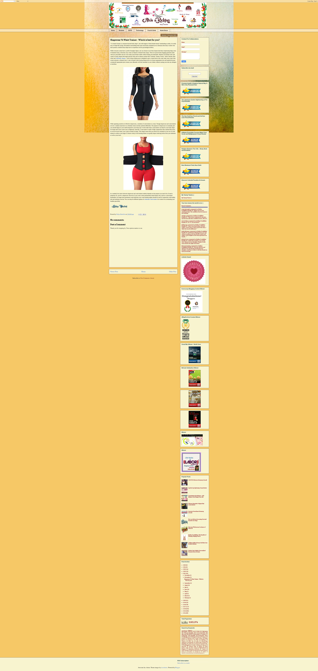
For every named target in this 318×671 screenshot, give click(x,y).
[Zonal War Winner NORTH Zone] (195, 354)
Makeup (199, 637)
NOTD (197, 639)
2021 (184, 573)
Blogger (177, 667)
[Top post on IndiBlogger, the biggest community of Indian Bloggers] (191, 143)
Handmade (190, 642)
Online (190, 643)
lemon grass (203, 650)
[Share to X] (142, 214)
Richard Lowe (185, 239)
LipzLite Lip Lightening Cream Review (197, 488)
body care (191, 641)
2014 (184, 613)
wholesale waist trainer (150, 199)
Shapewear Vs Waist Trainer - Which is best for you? (193, 579)
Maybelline (184, 643)
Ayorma (204, 645)
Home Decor (164, 30)
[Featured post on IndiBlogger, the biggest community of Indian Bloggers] (191, 94)
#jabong (183, 651)
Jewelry (183, 638)
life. (207, 643)
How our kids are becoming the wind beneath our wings (197, 520)
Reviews (121, 30)
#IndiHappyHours (187, 645)
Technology (140, 30)
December (187, 575)
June (186, 589)
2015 (184, 611)
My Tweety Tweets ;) (187, 197)
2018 (184, 604)
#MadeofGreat (202, 647)
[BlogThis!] (140, 214)
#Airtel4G (183, 653)
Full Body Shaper (121, 58)
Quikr (191, 650)
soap (193, 637)
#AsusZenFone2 (190, 653)
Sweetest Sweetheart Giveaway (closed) (196, 512)
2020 (184, 600)
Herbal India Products (201, 642)
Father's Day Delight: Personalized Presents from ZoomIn (196, 551)
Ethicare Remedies (188, 632)
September (187, 583)
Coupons (204, 649)
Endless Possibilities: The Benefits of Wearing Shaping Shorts (197, 535)
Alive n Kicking (197, 645)
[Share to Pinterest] (145, 214)
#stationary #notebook (193, 649)
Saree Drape (194, 647)
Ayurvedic (184, 646)
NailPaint (203, 639)
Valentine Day (190, 638)
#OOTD (191, 634)
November (187, 577)
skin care (184, 634)
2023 (184, 569)
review (184, 631)
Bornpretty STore (203, 635)
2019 (184, 602)
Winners (184, 641)
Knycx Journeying (186, 246)
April (186, 593)
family (202, 643)
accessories (196, 643)
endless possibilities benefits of (192, 210)
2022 (184, 571)
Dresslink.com (197, 651)
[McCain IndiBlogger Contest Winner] (195, 378)
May (186, 591)
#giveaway (205, 631)
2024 (184, 567)
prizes (203, 634)
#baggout (184, 649)
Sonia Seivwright (186, 209)
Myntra (200, 646)
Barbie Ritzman (185, 231)
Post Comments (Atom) (147, 278)
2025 (184, 565)
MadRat (204, 651)
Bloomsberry (189, 651)
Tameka (184, 215)
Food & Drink (152, 30)
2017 (184, 606)
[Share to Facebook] (144, 214)
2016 (184, 608)
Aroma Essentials (200, 632)
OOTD (130, 30)
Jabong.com (187, 637)
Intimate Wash (192, 646)
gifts (197, 641)
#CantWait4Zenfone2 (199, 653)
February (187, 597)
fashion (204, 637)
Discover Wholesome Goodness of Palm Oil (196, 527)
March (186, 595)
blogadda (193, 635)
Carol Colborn (185, 221)
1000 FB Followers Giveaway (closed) (197, 480)
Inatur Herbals (185, 650)
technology (184, 635)
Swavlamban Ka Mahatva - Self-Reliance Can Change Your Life (196, 496)
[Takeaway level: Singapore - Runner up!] (195, 398)
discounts (197, 650)
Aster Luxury (199, 638)
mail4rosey (184, 225)
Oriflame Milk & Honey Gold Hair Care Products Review (197, 543)
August (186, 585)
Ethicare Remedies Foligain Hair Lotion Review (196, 504)
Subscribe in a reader (183, 663)
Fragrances (190, 639)
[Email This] (139, 214)
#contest (197, 634)
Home (113, 30)
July (186, 587)
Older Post (172, 271)
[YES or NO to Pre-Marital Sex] (195, 419)
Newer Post (114, 271)
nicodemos (164, 667)
